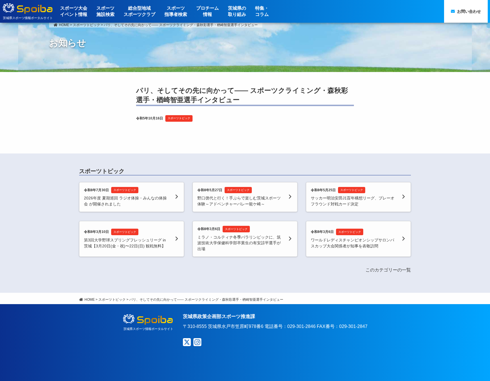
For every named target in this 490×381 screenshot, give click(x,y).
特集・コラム (262, 11)
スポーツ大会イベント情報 (73, 11)
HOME (64, 25)
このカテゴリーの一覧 (388, 270)
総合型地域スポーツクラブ (139, 11)
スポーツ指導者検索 (175, 11)
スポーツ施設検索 (105, 11)
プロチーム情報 (207, 11)
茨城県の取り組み (237, 11)
